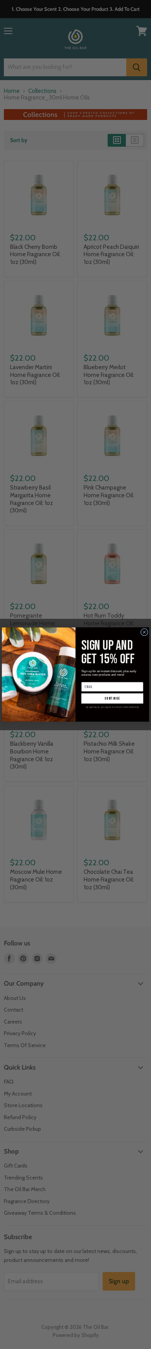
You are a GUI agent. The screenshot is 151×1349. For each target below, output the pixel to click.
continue (112, 698)
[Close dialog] (144, 632)
